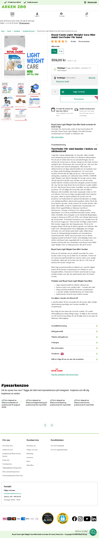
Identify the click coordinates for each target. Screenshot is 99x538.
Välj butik (91, 78)
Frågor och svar (32, 450)
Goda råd (5, 460)
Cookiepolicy (7, 464)
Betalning (30, 453)
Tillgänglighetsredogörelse (11, 468)
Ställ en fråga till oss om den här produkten (67, 359)
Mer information (57, 137)
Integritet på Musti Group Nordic (11, 455)
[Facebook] (74, 519)
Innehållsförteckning (59, 326)
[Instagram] (80, 519)
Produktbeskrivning (58, 145)
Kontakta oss (31, 446)
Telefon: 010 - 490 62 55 (12, 496)
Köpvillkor (30, 465)
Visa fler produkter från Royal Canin (64, 375)
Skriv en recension (84, 41)
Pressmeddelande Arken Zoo (12, 475)
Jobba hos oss (7, 450)
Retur (28, 461)
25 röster (73, 41)
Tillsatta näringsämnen (59, 337)
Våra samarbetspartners (11, 472)
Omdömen (57, 354)
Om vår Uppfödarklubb (59, 450)
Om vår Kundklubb (57, 446)
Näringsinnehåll (57, 331)
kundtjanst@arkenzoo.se (12, 493)
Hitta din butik (92, 2)
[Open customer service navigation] (93, 532)
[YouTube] (87, 519)
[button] (12, 410)
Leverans (30, 457)
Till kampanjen (24, 23)
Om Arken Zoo (7, 446)
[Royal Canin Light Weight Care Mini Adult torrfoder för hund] (7, 88)
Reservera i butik (62, 81)
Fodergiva (55, 343)
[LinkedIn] (93, 519)
